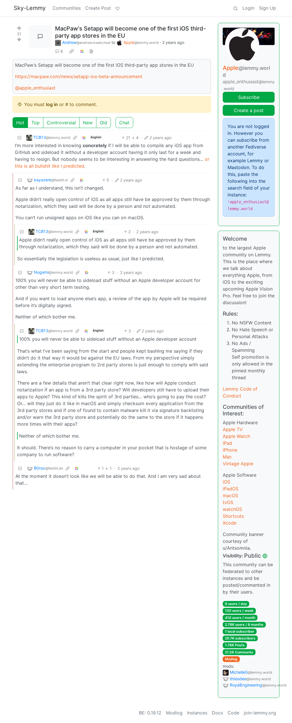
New (88, 122)
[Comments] (40, 36)
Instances (197, 713)
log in (52, 104)
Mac (227, 457)
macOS (230, 495)
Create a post (248, 110)
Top (35, 122)
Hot (20, 122)
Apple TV (233, 429)
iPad (227, 443)
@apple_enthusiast (35, 88)
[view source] (91, 51)
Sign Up (267, 8)
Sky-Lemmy (30, 8)
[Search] (235, 8)
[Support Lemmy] (117, 8)
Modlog (231, 659)
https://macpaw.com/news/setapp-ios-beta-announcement (78, 76)
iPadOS (230, 489)
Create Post (98, 8)
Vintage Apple (238, 463)
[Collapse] (19, 137)
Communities (66, 8)
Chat (124, 122)
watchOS (232, 509)
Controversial (61, 122)
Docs (217, 713)
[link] (72, 51)
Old (103, 122)
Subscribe (248, 97)
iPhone (230, 450)
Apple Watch (236, 436)
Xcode (229, 523)
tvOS (228, 502)
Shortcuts (233, 516)
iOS (226, 482)
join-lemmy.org (260, 713)
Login (248, 8)
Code (233, 713)
